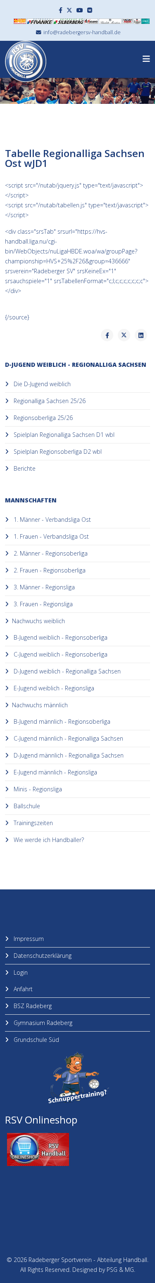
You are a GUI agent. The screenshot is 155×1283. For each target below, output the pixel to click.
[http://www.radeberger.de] (137, 21)
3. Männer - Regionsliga (43, 587)
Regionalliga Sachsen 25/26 (49, 401)
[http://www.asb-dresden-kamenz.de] (20, 21)
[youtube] (79, 10)
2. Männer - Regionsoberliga (50, 553)
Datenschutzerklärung (42, 955)
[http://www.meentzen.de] (110, 21)
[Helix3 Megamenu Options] (146, 59)
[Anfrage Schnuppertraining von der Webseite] (77, 1078)
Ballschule (26, 806)
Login (20, 972)
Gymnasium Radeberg (42, 1023)
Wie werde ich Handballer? (48, 840)
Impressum (28, 939)
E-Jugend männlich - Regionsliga (54, 772)
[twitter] (69, 10)
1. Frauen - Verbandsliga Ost (50, 536)
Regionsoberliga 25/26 (42, 418)
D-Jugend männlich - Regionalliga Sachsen (68, 755)
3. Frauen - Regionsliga (42, 604)
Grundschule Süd (35, 1040)
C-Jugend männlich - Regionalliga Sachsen (67, 738)
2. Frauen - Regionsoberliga (49, 570)
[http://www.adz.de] (91, 21)
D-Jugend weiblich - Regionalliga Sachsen (66, 671)
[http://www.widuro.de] (145, 21)
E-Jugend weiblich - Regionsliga (53, 688)
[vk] (89, 10)
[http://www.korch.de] (127, 21)
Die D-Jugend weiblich (41, 384)
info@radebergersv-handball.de (82, 32)
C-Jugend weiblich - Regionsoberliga (59, 654)
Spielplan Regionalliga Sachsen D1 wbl (63, 435)
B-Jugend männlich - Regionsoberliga (61, 721)
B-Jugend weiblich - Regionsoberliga (59, 637)
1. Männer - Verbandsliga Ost (51, 519)
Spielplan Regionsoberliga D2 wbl (57, 451)
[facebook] (60, 10)
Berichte (24, 468)
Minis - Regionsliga (37, 789)
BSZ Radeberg (32, 1006)
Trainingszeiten (32, 823)
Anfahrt (22, 989)
